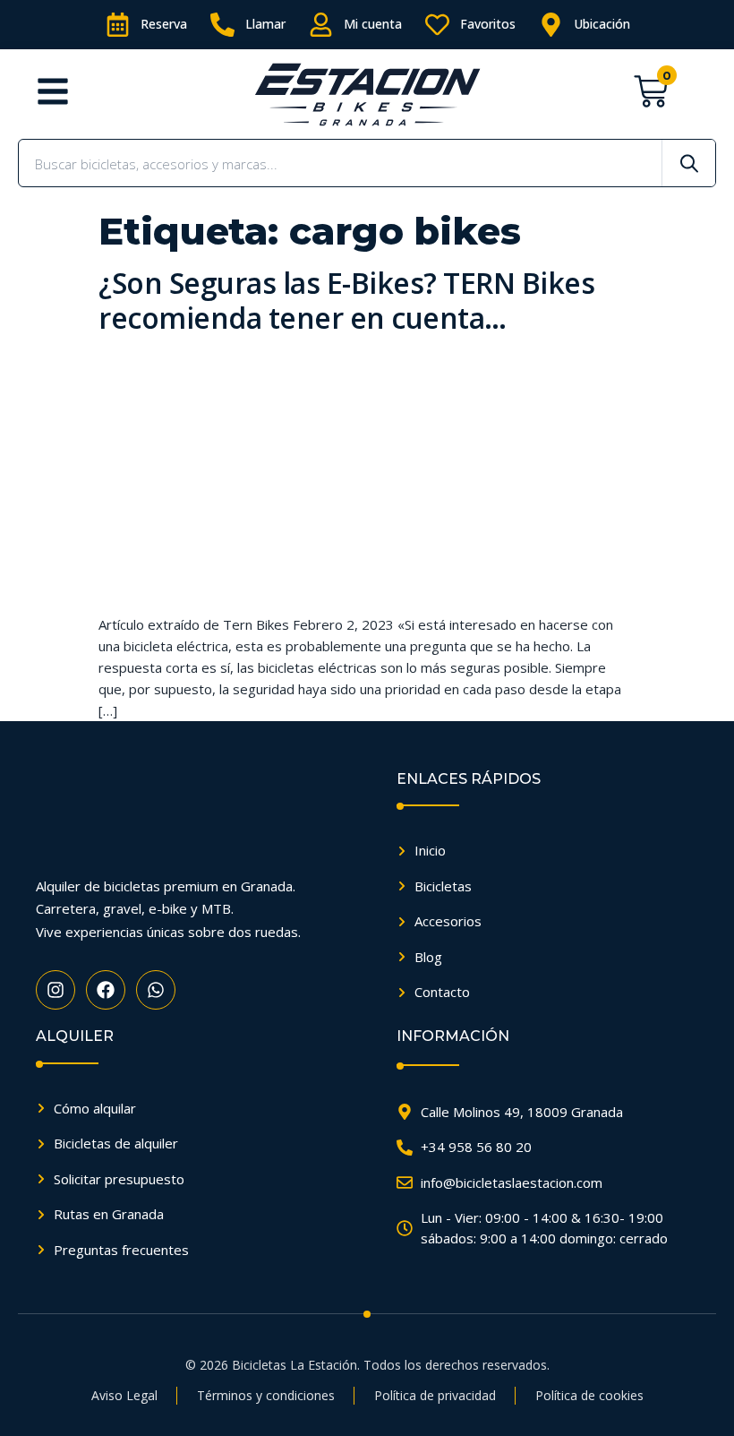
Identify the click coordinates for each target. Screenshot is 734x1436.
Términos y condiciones (266, 1395)
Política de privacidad (435, 1395)
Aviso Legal (124, 1395)
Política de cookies (589, 1395)
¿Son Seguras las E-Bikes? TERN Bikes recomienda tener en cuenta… (346, 300)
